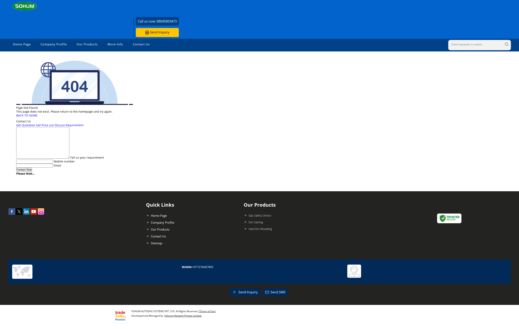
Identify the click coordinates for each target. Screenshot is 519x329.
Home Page (22, 44)
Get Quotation (25, 125)
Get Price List (45, 125)
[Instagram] (41, 213)
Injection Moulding (260, 229)
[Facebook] (12, 213)
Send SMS (277, 292)
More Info (115, 44)
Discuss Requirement (69, 125)
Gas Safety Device (260, 215)
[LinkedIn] (26, 213)
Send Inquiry (159, 32)
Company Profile (54, 44)
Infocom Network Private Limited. (183, 315)
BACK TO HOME (27, 115)
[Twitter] (19, 213)
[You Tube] (33, 213)
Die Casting (256, 222)
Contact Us (141, 44)
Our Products (87, 44)
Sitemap (156, 243)
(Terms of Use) (207, 311)
